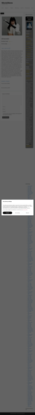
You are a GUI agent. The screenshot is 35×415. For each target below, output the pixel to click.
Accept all (7, 212)
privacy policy (25, 209)
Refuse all (27, 212)
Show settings (17, 212)
